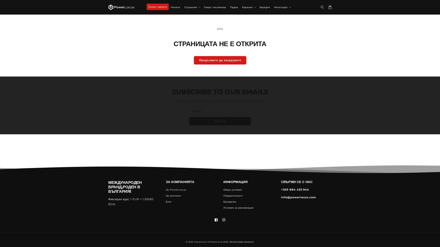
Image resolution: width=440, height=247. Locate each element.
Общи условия (232, 189)
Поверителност (233, 195)
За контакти (173, 195)
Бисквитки (229, 201)
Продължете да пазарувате (220, 60)
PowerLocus (200, 242)
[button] (322, 7)
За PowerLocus (176, 189)
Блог (169, 201)
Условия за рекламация (238, 207)
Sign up (220, 121)
